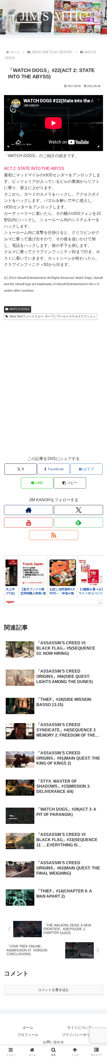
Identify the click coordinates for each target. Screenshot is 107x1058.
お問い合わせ (53, 1042)
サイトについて (79, 1027)
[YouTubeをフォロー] (28, 522)
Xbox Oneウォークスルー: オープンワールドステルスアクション (52, 316)
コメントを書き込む (53, 990)
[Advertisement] (53, 392)
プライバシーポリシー (79, 1035)
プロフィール (27, 1035)
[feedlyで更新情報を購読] (78, 522)
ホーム (28, 1027)
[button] (70, 482)
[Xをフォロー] (78, 510)
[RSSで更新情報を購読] (53, 535)
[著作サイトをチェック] (28, 510)
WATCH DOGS (19, 309)
